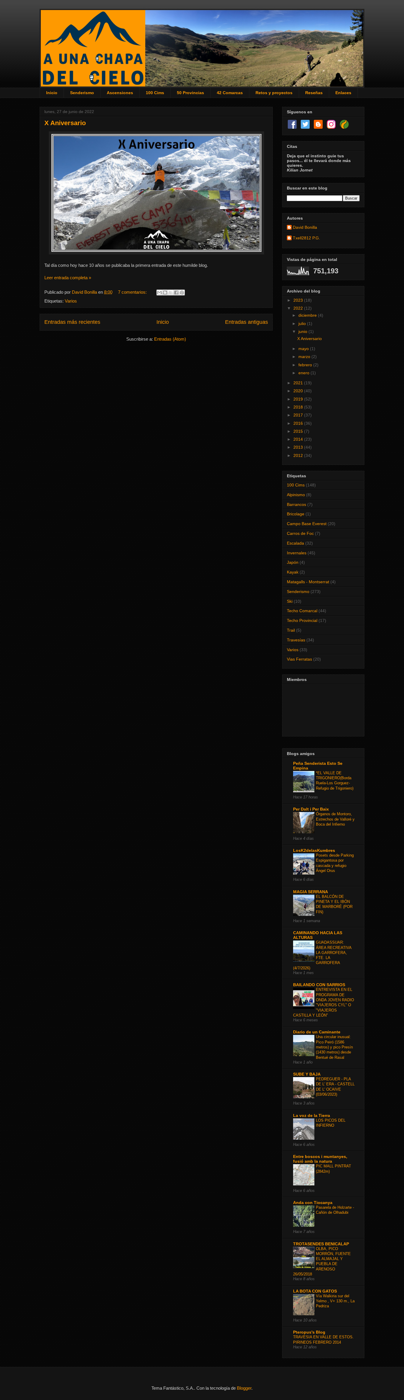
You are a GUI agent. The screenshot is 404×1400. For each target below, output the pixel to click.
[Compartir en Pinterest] (182, 292)
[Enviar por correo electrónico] (159, 292)
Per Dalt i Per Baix (311, 809)
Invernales (296, 552)
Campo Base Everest (307, 523)
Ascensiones (120, 92)
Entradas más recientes (72, 322)
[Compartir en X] (171, 292)
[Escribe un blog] (165, 292)
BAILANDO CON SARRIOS (319, 984)
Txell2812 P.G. (306, 238)
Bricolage (295, 514)
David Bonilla (305, 227)
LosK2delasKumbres (314, 850)
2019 (298, 399)
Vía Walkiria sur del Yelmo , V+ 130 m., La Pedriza (335, 1301)
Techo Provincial (302, 620)
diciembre (308, 315)
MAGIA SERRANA (310, 891)
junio (303, 331)
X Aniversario (65, 123)
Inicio (51, 92)
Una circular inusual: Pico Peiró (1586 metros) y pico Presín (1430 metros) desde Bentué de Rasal (334, 1047)
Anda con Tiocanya (312, 1202)
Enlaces (343, 92)
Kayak (292, 572)
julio (302, 323)
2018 (298, 407)
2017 (298, 415)
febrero (305, 364)
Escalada (295, 543)
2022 (298, 308)
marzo (304, 356)
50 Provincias (190, 92)
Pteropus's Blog (309, 1332)
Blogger (244, 1388)
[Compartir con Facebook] (176, 292)
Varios (71, 300)
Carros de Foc (300, 533)
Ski (290, 601)
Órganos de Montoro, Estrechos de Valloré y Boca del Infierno (335, 819)
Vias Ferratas (299, 659)
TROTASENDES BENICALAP (321, 1243)
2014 (298, 439)
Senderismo (82, 92)
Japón (292, 562)
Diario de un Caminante (316, 1032)
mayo (304, 348)
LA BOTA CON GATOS (315, 1291)
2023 (298, 300)
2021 (298, 382)
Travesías (296, 640)
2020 (298, 390)
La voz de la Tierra (311, 1115)
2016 (298, 423)
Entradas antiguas (246, 322)
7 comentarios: (133, 292)
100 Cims (155, 92)
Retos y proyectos (274, 92)
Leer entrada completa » (67, 277)
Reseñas (314, 92)
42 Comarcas (230, 92)
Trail (291, 630)
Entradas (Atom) (170, 339)
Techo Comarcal (302, 610)
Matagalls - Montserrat (308, 581)
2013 (298, 447)
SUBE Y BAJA (307, 1074)
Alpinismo (296, 494)
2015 (298, 431)
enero (304, 372)
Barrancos (296, 504)
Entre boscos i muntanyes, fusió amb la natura (320, 1159)
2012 (298, 455)
